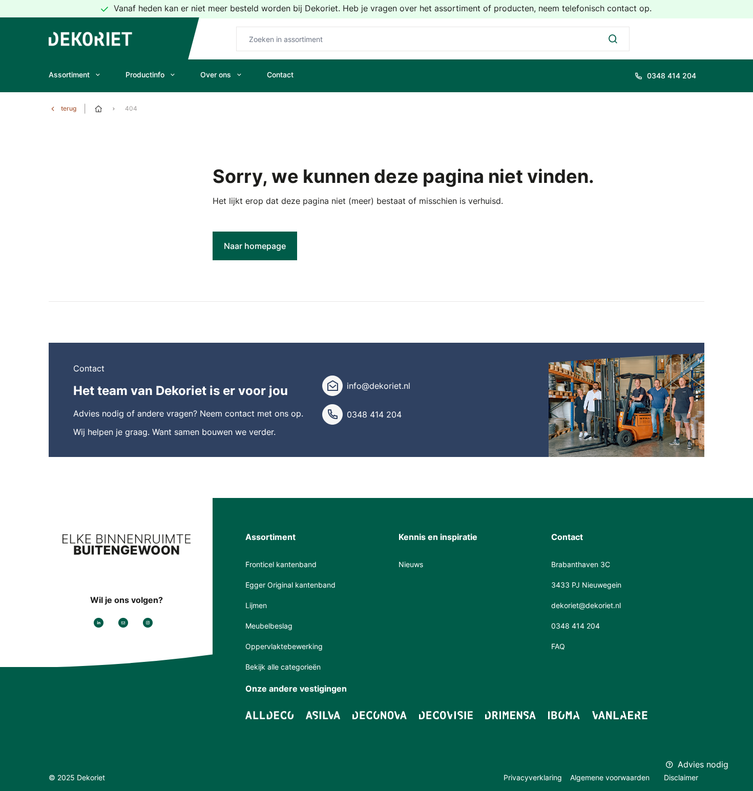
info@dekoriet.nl (378, 386)
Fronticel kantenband (281, 564)
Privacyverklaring (533, 777)
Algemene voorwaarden (611, 777)
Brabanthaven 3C (580, 564)
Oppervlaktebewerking (284, 646)
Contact (280, 74)
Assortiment (69, 74)
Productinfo (145, 74)
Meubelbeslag (268, 625)
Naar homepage (255, 246)
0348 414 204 (374, 414)
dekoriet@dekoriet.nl (586, 605)
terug (68, 108)
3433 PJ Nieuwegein (586, 584)
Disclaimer (681, 777)
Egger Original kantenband (290, 584)
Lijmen (256, 605)
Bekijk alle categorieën (283, 666)
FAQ (558, 646)
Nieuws (411, 564)
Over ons (215, 74)
